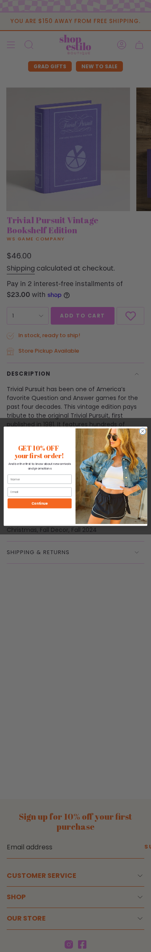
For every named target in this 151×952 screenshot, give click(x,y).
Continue (39, 503)
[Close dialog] (142, 431)
